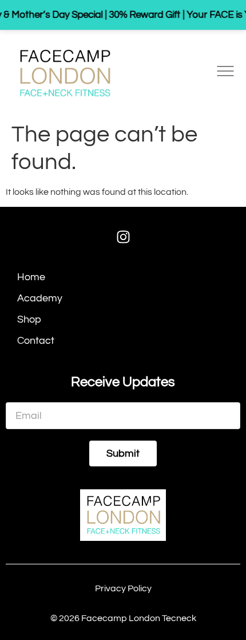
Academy (39, 298)
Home (31, 277)
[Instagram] (123, 237)
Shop (29, 319)
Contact (35, 340)
